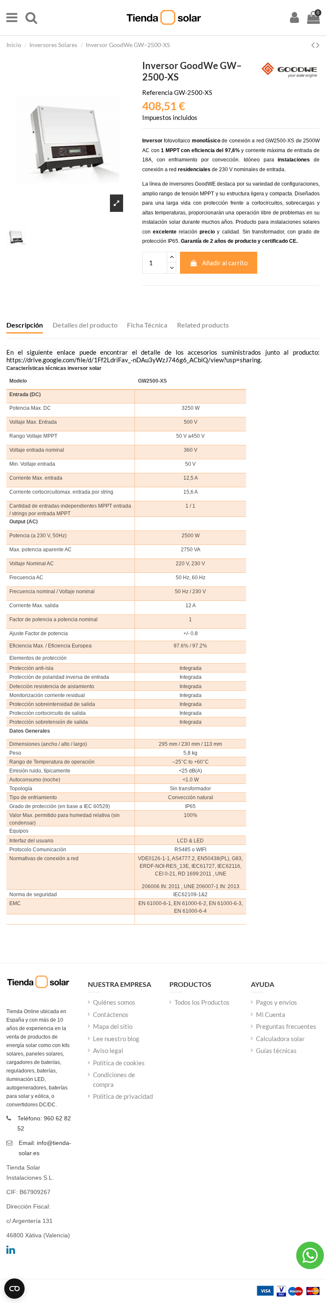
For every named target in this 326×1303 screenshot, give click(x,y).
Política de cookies (119, 1063)
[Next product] (318, 44)
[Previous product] (313, 44)
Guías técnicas (276, 1050)
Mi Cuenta (270, 1014)
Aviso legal (108, 1050)
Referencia (157, 92)
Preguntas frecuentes (286, 1026)
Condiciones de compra (114, 1079)
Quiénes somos (114, 1002)
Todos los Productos (202, 1002)
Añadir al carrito (224, 263)
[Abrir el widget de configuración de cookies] (14, 1288)
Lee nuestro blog (116, 1038)
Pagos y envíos (276, 1002)
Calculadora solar (280, 1038)
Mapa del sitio (112, 1026)
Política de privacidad (123, 1096)
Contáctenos (111, 1014)
